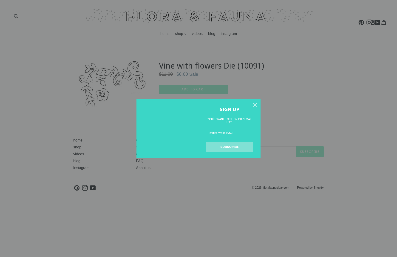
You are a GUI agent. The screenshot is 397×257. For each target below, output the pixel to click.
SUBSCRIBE (229, 146)
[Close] (255, 104)
